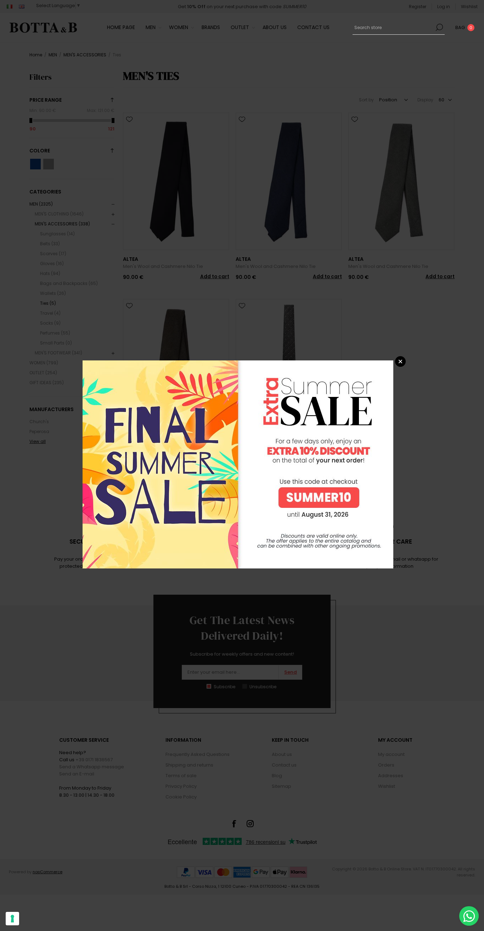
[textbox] (393, 27)
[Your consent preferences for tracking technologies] (12, 918)
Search (439, 27)
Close (400, 361)
